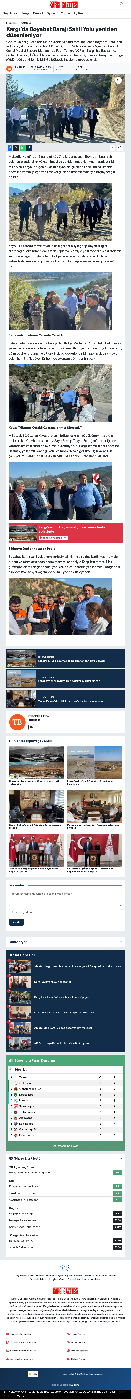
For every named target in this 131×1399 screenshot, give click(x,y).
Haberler (11, 23)
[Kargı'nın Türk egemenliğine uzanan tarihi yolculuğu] (36, 762)
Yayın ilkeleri (94, 1279)
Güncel (38, 13)
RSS (34, 1374)
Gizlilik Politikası (38, 1279)
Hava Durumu (79, 1334)
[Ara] (121, 4)
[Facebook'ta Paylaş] (10, 148)
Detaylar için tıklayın (65, 1145)
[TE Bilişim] (17, 722)
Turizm (112, 1275)
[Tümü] (120, 942)
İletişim (53, 1279)
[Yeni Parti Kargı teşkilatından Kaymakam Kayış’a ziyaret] (36, 850)
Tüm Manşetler (79, 1350)
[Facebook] (62, 1268)
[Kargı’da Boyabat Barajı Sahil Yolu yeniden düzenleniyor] (65, 108)
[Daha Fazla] (29, 148)
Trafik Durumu (78, 1342)
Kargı (25, 13)
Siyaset (52, 13)
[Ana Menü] (8, 4)
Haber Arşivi (78, 1359)
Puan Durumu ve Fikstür (23, 1350)
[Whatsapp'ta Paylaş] (23, 148)
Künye (62, 1279)
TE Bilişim (34, 719)
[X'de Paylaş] (16, 148)
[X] (68, 1268)
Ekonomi (78, 1275)
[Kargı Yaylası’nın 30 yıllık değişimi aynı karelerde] (94, 762)
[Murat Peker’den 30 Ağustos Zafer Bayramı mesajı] (36, 806)
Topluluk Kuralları (76, 1279)
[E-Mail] (31, 727)
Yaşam (65, 13)
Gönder (17, 922)
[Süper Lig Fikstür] (120, 1158)
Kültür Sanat (100, 1275)
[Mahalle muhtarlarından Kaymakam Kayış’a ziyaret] (94, 806)
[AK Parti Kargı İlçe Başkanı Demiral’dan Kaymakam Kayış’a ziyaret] (94, 850)
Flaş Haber (10, 13)
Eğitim (78, 13)
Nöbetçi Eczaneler (21, 1334)
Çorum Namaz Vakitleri (23, 1342)
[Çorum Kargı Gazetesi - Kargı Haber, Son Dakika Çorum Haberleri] (63, 4)
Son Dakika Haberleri (21, 1359)
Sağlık (88, 1275)
